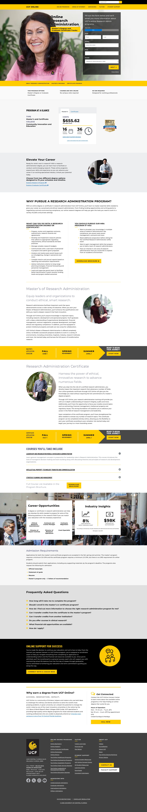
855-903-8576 (39, 765)
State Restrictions (64, 799)
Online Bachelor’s (56, 744)
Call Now (106, 722)
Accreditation (103, 746)
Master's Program (58, 83)
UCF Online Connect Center (83, 762)
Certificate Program (74, 83)
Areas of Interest (78, 6)
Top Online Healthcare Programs (61, 757)
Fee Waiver (78, 749)
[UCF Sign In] (91, 2)
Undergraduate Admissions (59, 783)
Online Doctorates (56, 752)
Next (113, 67)
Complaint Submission (82, 773)
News (101, 752)
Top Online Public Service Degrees (61, 765)
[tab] (73, 453)
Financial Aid (79, 746)
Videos (101, 744)
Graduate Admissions (57, 785)
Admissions (92, 6)
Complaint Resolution (82, 799)
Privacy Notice (115, 71)
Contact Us (106, 765)
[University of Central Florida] (38, 2)
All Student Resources (82, 765)
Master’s (65, 111)
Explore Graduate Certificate (36, 185)
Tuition (102, 6)
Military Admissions (57, 791)
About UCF (102, 749)
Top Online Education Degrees (60, 772)
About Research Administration (37, 83)
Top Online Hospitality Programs (61, 763)
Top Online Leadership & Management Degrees (58, 769)
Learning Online (80, 767)
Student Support (114, 6)
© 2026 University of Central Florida (73, 803)
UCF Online (32, 7)
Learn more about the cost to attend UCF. (77, 140)
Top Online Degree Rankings (108, 754)
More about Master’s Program (72, 137)
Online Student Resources (83, 759)
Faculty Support (109, 770)
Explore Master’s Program (35, 183)
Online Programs (63, 6)
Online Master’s (55, 746)
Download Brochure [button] (87, 261)
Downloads (78, 770)
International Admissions (58, 788)
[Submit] (120, 2)
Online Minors (55, 754)
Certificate (74, 111)
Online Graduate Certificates (59, 749)
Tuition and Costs (80, 744)
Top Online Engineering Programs (61, 760)
